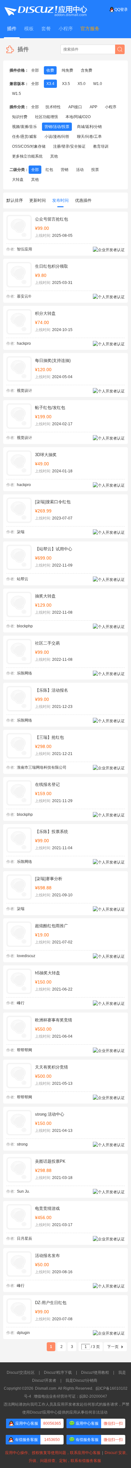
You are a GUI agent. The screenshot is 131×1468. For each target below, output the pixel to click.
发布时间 (60, 200)
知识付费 (19, 117)
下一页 (113, 1346)
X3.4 (50, 83)
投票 (95, 169)
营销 (64, 169)
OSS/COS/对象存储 (28, 146)
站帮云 (22, 579)
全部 (35, 70)
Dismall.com (45, 1388)
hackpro (24, 343)
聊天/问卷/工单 (89, 136)
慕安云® (24, 296)
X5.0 (82, 83)
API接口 (75, 107)
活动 (80, 169)
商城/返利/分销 (89, 126)
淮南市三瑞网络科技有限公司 (41, 767)
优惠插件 (83, 200)
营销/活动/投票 (57, 126)
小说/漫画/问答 (57, 136)
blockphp (25, 626)
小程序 (110, 107)
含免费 (86, 70)
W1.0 (97, 83)
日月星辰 (24, 1238)
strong (22, 1144)
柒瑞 (20, 532)
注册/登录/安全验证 (69, 146)
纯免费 (67, 70)
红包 (49, 169)
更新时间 (37, 200)
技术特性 (53, 107)
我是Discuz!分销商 (81, 1380)
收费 (50, 70)
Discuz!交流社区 (21, 1372)
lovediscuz (26, 956)
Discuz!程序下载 (58, 1372)
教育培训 (100, 146)
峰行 (20, 1003)
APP (93, 107)
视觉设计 (24, 390)
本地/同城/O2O (78, 117)
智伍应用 (24, 249)
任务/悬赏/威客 (24, 136)
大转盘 (18, 179)
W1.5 (16, 93)
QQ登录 (121, 9)
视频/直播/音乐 (24, 126)
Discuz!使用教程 (95, 1372)
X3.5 (66, 83)
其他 (54, 156)
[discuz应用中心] (45, 9)
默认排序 (14, 200)
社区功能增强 (46, 117)
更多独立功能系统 (27, 156)
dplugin (23, 1332)
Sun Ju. (23, 1191)
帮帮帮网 (24, 1050)
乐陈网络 (24, 673)
